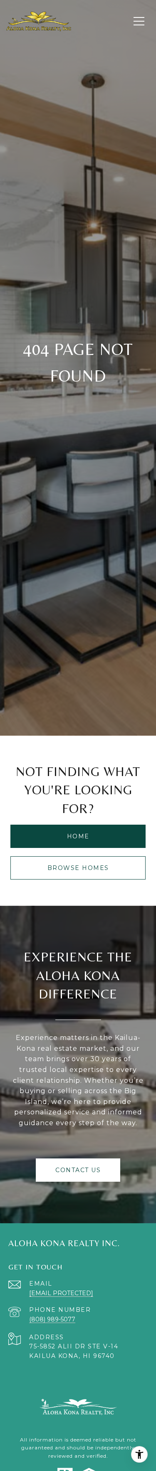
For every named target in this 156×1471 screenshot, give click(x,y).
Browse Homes (78, 868)
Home (78, 836)
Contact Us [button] (78, 1170)
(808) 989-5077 (52, 1319)
